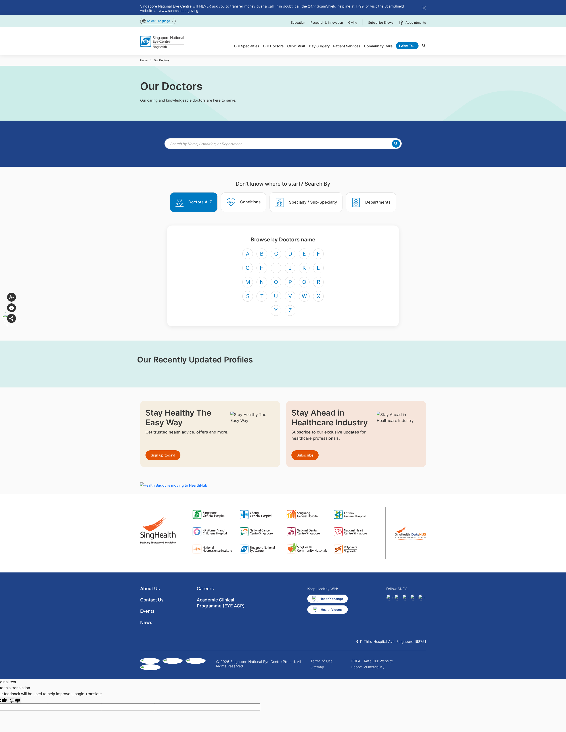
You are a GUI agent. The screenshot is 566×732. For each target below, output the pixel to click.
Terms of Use (321, 661)
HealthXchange (331, 599)
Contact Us (152, 600)
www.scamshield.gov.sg (178, 10)
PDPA (355, 661)
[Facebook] (389, 598)
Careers (205, 588)
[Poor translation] (14, 700)
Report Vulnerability (367, 667)
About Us (150, 588)
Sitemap (317, 667)
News (146, 622)
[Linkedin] (397, 598)
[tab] (194, 202)
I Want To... (407, 46)
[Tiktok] (413, 598)
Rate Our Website (378, 661)
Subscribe (305, 455)
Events (147, 611)
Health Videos (331, 609)
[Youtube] (421, 598)
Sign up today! (163, 455)
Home (143, 60)
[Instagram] (405, 598)
